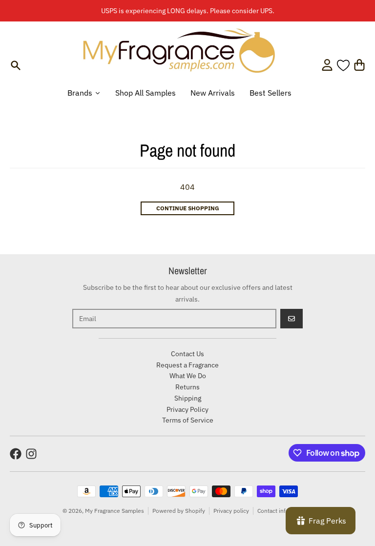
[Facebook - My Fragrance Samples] (15, 454)
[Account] (327, 65)
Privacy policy (231, 510)
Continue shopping (187, 208)
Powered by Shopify (178, 510)
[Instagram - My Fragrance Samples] (31, 454)
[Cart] (359, 65)
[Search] (15, 65)
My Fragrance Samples (114, 510)
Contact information (283, 510)
